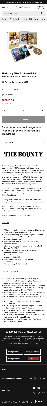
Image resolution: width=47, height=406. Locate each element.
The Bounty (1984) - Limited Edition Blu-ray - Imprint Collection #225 (27, 19)
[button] (38, 7)
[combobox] (21, 13)
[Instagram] (39, 378)
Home (4, 19)
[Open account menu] (7, 7)
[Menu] (3, 7)
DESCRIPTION (7, 143)
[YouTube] (44, 378)
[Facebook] (31, 378)
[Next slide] (45, 2)
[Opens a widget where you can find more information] (38, 402)
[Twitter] (35, 378)
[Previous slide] (1, 2)
